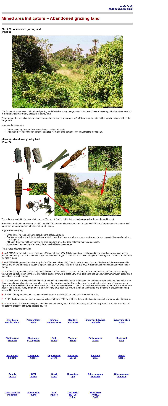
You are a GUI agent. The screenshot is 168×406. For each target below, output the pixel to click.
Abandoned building (12, 356)
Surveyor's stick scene (122, 321)
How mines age (72, 375)
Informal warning (52, 321)
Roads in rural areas (72, 321)
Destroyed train (121, 339)
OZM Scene (33, 375)
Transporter (33, 355)
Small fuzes (54, 375)
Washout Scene (72, 339)
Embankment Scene (95, 339)
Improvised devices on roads (95, 321)
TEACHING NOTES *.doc (72, 394)
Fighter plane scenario (12, 339)
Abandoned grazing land (33, 339)
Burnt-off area (95, 356)
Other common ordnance (121, 375)
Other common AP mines (95, 375)
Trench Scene (121, 356)
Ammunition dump (33, 393)
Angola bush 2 (12, 375)
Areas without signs (33, 321)
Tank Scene (54, 339)
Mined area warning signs (12, 321)
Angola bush (54, 355)
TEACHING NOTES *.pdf (95, 394)
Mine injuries (54, 393)
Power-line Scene (73, 356)
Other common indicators (12, 393)
